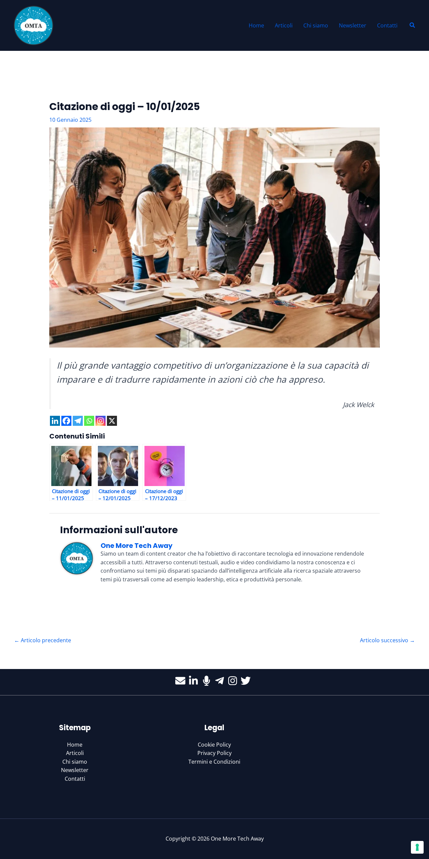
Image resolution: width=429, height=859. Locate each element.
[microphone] (207, 681)
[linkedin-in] (194, 681)
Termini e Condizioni (214, 761)
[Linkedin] (55, 421)
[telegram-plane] (221, 681)
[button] (413, 25)
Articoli (75, 753)
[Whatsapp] (89, 421)
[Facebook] (66, 421)
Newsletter (74, 770)
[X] (112, 421)
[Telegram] (78, 421)
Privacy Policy (214, 753)
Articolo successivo (387, 640)
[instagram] (234, 681)
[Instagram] (101, 421)
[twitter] (247, 681)
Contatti (75, 778)
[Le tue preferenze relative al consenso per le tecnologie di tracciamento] (417, 847)
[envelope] (181, 681)
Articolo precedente (42, 640)
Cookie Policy (214, 744)
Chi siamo (74, 761)
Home (74, 744)
